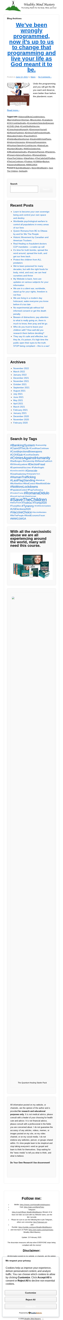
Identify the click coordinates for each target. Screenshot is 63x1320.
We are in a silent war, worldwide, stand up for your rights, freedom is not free (30, 291)
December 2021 (21, 378)
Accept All (30, 1306)
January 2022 (20, 375)
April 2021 (18, 403)
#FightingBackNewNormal (18, 139)
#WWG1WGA (31, 165)
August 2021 (19, 390)
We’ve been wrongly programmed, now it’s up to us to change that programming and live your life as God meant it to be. (31, 47)
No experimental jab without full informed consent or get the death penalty (29, 310)
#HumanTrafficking (23, 477)
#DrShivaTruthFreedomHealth (37, 133)
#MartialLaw (40, 480)
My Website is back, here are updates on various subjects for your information (30, 282)
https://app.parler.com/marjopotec (41, 1230)
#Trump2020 (40, 502)
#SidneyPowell (15, 503)
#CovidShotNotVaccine (29, 126)
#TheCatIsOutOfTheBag (45, 158)
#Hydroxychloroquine (16, 142)
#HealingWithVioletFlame (40, 139)
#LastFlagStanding (22, 480)
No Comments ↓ (45, 77)
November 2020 (21, 419)
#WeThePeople (17, 515)
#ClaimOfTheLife (19, 448)
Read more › (13, 110)
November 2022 (21, 368)
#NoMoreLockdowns (24, 486)
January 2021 (20, 413)
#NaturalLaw (42, 146)
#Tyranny (28, 506)
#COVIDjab (16, 454)
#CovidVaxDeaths (31, 455)
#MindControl (29, 483)
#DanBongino (16, 461)
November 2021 (21, 381)
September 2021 (21, 387)
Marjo (33, 77)
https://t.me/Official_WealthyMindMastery (27, 1212)
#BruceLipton (35, 120)
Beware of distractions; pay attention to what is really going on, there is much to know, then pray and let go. (30, 320)
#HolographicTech (33, 474)
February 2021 (20, 410)
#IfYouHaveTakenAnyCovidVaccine (21, 146)
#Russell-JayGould (17, 496)
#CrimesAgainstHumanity (17, 130)
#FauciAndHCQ (30, 136)
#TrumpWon (15, 506)
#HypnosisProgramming (36, 142)
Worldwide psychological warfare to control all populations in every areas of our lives (31, 224)
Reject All (30, 1299)
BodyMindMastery (23, 168)
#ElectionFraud (36, 464)
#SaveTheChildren (15, 158)
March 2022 (19, 371)
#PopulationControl (18, 490)
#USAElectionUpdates (43, 506)
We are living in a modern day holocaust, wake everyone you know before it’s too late (30, 301)
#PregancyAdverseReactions (19, 155)
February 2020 (20, 422)
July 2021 (18, 394)
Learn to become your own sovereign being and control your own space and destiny (31, 214)
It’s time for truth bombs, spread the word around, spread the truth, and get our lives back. (30, 253)
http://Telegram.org (40, 1222)
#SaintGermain (30, 496)
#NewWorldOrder (42, 483)
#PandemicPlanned (36, 152)
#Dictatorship (28, 461)
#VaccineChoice (21, 512)
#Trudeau (28, 161)
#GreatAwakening (18, 474)
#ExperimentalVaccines (20, 467)
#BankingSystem (22, 445)
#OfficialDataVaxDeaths (17, 152)
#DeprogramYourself (37, 130)
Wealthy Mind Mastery (32, 1319)
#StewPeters (29, 158)
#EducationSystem (15, 136)
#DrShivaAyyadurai (18, 464)
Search (13, 184)
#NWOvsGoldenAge (32, 149)
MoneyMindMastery (39, 168)
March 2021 (19, 406)
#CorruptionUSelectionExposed (40, 123)
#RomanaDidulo (39, 155)
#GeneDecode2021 (17, 471)
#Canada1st (47, 120)
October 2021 (20, 384)
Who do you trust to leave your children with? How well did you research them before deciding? (28, 330)
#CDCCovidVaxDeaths (16, 123)
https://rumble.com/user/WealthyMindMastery (35, 1227)
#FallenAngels (38, 467)
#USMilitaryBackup (41, 161)
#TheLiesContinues (15, 161)
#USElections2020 (20, 509)
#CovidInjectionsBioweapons (26, 451)
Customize (30, 1293)
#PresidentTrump (16, 493)
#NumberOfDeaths (15, 149)
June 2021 (18, 397)
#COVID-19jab (13, 126)
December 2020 (21, 416)
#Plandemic (50, 152)
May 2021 (18, 400)
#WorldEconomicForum (34, 515)
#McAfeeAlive (16, 483)
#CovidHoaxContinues (39, 448)
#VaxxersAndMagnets (16, 165)
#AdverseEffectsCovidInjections (31, 117)
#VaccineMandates (39, 512)
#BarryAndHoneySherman (18, 120)
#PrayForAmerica (35, 490)
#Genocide (31, 470)
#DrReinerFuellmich (15, 133)
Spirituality (23, 171)
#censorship (41, 445)
